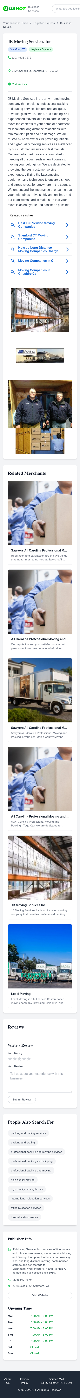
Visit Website (20, 84)
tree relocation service (24, 1217)
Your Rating (15, 1053)
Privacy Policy (24, 1380)
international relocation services (30, 1198)
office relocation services (26, 1207)
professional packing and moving (31, 1170)
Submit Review (22, 1099)
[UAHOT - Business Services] (14, 8)
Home (24, 23)
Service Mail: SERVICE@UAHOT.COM (56, 1380)
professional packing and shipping (32, 1161)
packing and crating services (28, 1133)
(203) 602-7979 (21, 57)
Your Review (15, 1066)
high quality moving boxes (27, 1189)
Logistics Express (44, 23)
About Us (7, 1380)
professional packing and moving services (36, 1151)
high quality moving (23, 1179)
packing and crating (23, 1142)
